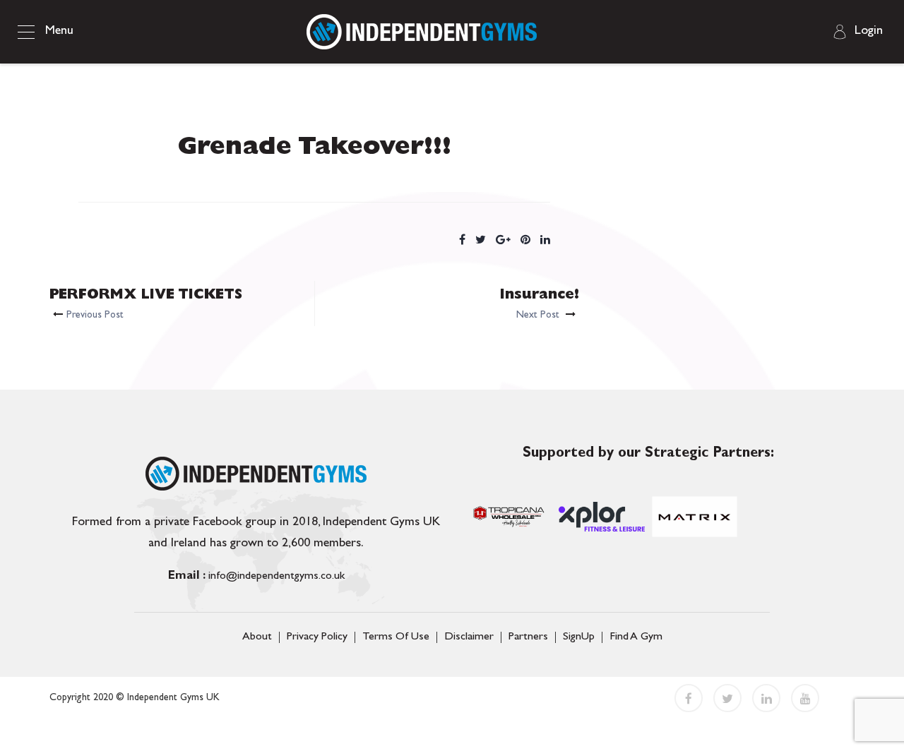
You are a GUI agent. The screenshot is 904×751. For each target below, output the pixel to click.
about (257, 637)
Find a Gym (635, 637)
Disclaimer (469, 637)
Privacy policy (317, 637)
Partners (528, 637)
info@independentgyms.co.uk (256, 576)
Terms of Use (395, 637)
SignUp (579, 637)
